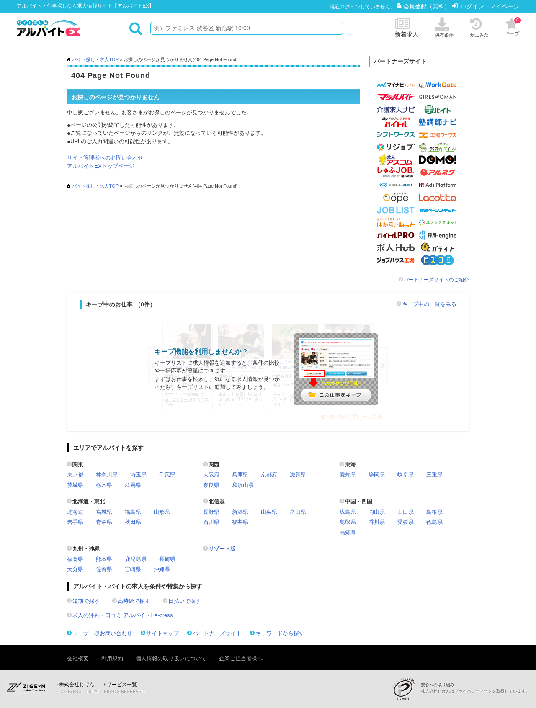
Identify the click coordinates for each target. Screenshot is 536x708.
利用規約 (112, 658)
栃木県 (104, 485)
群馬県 (133, 485)
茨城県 (75, 485)
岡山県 (376, 512)
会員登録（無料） (427, 6)
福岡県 (75, 559)
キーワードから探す (279, 633)
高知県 (348, 532)
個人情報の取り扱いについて (171, 658)
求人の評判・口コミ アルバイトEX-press (122, 615)
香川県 (376, 522)
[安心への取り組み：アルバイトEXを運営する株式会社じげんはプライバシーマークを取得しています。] (406, 688)
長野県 (211, 512)
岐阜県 (405, 474)
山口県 (405, 512)
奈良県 (211, 485)
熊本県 (104, 559)
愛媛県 (405, 522)
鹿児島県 (136, 559)
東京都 (75, 474)
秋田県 (133, 522)
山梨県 (269, 512)
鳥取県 (348, 522)
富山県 (298, 512)
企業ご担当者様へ (241, 658)
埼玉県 (138, 474)
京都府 (269, 474)
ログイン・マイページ (490, 6)
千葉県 (167, 474)
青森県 (104, 522)
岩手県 (75, 522)
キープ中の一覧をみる (429, 304)
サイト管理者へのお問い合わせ (105, 157)
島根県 (434, 512)
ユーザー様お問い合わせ (102, 633)
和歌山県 (243, 485)
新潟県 (240, 512)
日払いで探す (184, 601)
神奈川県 (107, 474)
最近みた (479, 34)
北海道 (75, 512)
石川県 (211, 522)
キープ (512, 27)
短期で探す (86, 601)
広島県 (348, 512)
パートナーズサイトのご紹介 (436, 280)
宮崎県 (133, 569)
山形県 (162, 512)
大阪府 (211, 474)
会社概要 (78, 658)
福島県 (133, 512)
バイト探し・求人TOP (95, 59)
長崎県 (167, 559)
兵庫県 (240, 474)
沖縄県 (162, 569)
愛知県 (348, 474)
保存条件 (444, 35)
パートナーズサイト (217, 633)
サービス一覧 (122, 684)
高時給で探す (134, 601)
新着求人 (406, 34)
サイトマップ (162, 633)
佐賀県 (104, 569)
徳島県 (434, 522)
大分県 (75, 569)
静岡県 (376, 474)
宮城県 (104, 512)
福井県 (240, 522)
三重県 (434, 474)
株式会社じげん (76, 684)
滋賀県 (298, 474)
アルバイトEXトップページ (100, 166)
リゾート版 (222, 549)
